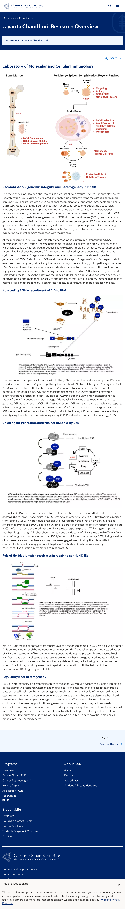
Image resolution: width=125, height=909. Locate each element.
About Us (69, 770)
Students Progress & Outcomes (20, 831)
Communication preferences (19, 869)
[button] (62, 40)
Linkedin (8, 800)
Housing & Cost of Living (17, 820)
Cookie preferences (14, 874)
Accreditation (72, 780)
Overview (8, 770)
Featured (109, 744)
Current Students (12, 825)
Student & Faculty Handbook (81, 785)
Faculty (68, 775)
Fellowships (9, 795)
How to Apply (10, 785)
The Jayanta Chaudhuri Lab (20, 18)
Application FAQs (12, 790)
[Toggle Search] (110, 6)
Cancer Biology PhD (14, 775)
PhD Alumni (9, 836)
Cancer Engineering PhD (16, 780)
